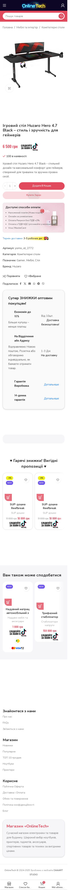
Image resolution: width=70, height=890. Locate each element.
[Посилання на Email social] (29, 283)
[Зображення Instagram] (51, 676)
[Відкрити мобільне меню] (4, 5)
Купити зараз (33, 195)
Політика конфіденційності (18, 805)
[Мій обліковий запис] (62, 5)
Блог (5, 811)
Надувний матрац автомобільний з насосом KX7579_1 (17, 613)
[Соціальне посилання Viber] (43, 283)
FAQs (6, 722)
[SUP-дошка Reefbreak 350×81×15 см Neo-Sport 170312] (50, 488)
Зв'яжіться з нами (13, 729)
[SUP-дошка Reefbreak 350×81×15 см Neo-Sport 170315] (18, 488)
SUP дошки (17, 513)
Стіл (37, 260)
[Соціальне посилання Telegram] (38, 283)
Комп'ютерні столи (53, 27)
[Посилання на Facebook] (20, 283)
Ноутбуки (8, 763)
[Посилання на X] (25, 283)
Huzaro (16, 266)
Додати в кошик (41, 185)
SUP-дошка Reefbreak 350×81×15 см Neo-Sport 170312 (49, 510)
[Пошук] (61, 16)
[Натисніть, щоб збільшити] (9, 88)
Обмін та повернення (15, 798)
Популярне (9, 751)
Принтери (8, 770)
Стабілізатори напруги (49, 623)
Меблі (30, 260)
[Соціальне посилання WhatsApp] (34, 283)
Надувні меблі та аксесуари (18, 619)
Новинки (8, 745)
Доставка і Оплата (14, 792)
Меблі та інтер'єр (27, 27)
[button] (8, 497)
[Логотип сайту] (33, 5)
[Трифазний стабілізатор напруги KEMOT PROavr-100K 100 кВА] (49, 596)
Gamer (21, 260)
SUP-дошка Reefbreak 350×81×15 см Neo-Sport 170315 (18, 510)
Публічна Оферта (13, 786)
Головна (8, 27)
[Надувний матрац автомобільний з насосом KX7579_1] (17, 594)
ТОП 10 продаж (12, 757)
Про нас (7, 716)
